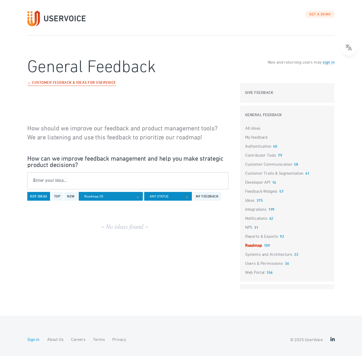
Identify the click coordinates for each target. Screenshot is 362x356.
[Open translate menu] (349, 48)
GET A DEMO (320, 14)
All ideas (253, 128)
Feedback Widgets (261, 192)
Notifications (256, 219)
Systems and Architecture (268, 255)
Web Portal (255, 273)
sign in (328, 62)
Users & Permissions (264, 264)
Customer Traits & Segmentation (274, 174)
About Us (55, 340)
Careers (78, 340)
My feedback (207, 197)
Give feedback (259, 93)
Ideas (250, 201)
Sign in (33, 340)
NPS (249, 228)
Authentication (258, 146)
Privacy (119, 340)
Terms (99, 340)
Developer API (257, 183)
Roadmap (253, 245)
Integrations (256, 210)
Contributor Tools (260, 155)
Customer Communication (268, 164)
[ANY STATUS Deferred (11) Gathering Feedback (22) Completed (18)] (169, 197)
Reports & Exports (261, 237)
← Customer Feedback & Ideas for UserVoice (71, 83)
